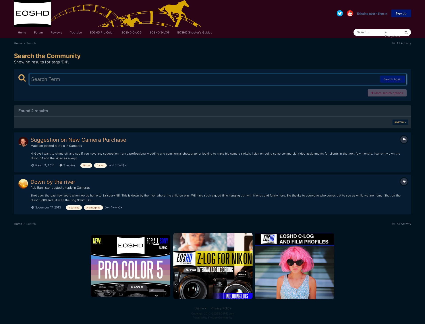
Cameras (75, 145)
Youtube (76, 32)
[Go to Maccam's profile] (23, 142)
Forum (38, 32)
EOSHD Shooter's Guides (194, 32)
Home (22, 32)
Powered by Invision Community (212, 317)
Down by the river (53, 182)
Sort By (399, 122)
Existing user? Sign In (372, 13)
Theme (199, 308)
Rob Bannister (41, 187)
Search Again (393, 79)
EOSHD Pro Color (102, 32)
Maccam (37, 145)
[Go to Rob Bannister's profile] (23, 184)
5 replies (68, 165)
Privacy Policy (221, 308)
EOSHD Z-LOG (159, 32)
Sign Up (401, 13)
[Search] (406, 32)
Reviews (56, 32)
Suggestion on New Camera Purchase (78, 140)
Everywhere (392, 36)
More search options (388, 93)
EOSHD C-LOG (132, 32)
